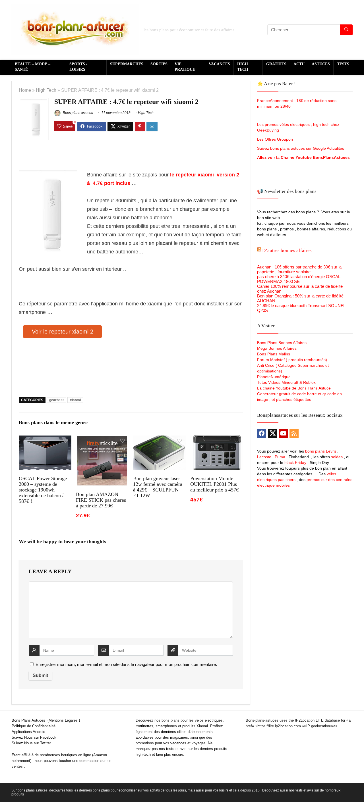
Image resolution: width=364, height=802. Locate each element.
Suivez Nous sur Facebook (34, 737)
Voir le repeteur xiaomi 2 (62, 331)
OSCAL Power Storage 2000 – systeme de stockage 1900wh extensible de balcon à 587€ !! (43, 490)
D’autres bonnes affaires (287, 250)
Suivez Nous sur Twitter (31, 743)
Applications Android (28, 732)
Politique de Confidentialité (33, 726)
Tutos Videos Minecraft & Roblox (286, 382)
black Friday (295, 462)
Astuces (321, 64)
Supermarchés (126, 64)
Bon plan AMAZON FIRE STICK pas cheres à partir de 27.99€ (101, 500)
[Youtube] (283, 433)
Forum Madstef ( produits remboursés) (292, 359)
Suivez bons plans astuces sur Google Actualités (300, 148)
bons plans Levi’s (320, 451)
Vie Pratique (185, 67)
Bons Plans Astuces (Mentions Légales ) (46, 720)
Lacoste (264, 457)
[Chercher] (346, 29)
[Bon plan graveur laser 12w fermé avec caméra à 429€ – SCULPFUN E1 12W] (159, 439)
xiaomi (75, 400)
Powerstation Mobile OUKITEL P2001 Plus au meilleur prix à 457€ (214, 484)
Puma (280, 457)
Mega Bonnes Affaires (277, 348)
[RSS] (294, 433)
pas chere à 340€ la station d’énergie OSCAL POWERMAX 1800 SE (298, 279)
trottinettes (144, 726)
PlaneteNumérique (274, 376)
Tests (343, 64)
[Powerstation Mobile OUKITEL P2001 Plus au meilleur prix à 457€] (216, 439)
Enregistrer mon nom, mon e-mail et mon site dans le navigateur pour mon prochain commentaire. (126, 664)
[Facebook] (261, 433)
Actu (299, 64)
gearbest (56, 400)
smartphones (166, 726)
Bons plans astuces (77, 113)
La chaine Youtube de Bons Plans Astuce (294, 388)
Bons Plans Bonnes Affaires (282, 342)
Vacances (219, 64)
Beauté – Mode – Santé (32, 67)
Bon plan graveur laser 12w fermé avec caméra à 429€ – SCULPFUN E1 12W (157, 487)
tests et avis (176, 749)
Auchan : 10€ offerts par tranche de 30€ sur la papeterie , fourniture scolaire (299, 269)
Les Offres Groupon (275, 139)
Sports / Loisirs (78, 67)
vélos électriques (209, 720)
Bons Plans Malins (273, 354)
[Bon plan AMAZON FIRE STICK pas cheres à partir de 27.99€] (102, 439)
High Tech (242, 67)
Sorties (158, 64)
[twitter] (272, 433)
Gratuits (276, 64)
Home (25, 90)
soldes (337, 457)
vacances (178, 743)
